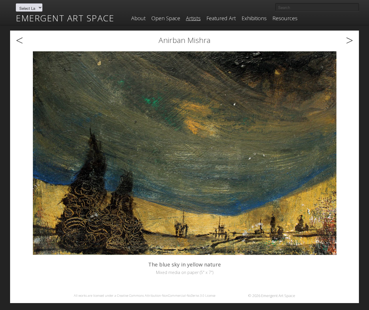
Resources (285, 18)
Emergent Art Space (65, 18)
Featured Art (221, 18)
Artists (193, 18)
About (138, 18)
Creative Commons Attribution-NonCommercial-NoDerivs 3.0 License (166, 295)
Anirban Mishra (184, 40)
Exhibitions (254, 18)
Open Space (165, 18)
